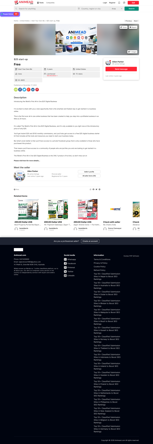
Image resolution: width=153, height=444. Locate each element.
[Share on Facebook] (93, 189)
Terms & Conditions (102, 259)
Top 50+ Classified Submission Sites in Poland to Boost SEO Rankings (107, 384)
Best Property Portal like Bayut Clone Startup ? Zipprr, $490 (28, 225)
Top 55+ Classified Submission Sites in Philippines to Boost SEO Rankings (107, 402)
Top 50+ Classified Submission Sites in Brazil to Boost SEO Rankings (107, 321)
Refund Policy (99, 270)
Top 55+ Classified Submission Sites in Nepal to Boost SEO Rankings (107, 276)
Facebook (71, 263)
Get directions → (52, 75)
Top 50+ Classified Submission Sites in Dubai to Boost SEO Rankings (107, 294)
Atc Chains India (109, 225)
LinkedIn (70, 275)
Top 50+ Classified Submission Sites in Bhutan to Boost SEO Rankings (107, 303)
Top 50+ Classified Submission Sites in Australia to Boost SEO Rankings (107, 285)
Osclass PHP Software (131, 256)
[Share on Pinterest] (99, 189)
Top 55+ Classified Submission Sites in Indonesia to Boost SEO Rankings (107, 357)
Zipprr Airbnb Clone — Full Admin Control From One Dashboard (87, 225)
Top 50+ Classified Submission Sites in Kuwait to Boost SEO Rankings (107, 330)
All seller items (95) (89, 176)
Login (105, 3)
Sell (133, 3)
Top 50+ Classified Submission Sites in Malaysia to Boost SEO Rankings (107, 312)
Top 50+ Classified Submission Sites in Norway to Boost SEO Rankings (107, 339)
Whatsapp (71, 259)
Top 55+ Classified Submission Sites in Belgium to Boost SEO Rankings (107, 420)
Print (17, 189)
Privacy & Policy (100, 263)
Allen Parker (32, 171)
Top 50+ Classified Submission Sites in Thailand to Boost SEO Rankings (107, 348)
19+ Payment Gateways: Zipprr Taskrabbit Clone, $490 (57, 225)
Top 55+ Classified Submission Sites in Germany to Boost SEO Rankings (107, 429)
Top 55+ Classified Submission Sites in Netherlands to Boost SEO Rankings (107, 393)
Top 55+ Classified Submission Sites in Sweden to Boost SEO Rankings (107, 375)
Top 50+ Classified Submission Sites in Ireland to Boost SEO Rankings (107, 366)
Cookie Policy (100, 266)
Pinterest (71, 267)
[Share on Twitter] (96, 189)
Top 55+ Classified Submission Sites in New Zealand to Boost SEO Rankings (107, 411)
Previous (128, 21)
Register (112, 3)
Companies (50, 3)
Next (136, 21)
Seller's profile (89, 172)
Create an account (90, 241)
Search (132, 9)
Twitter (70, 271)
